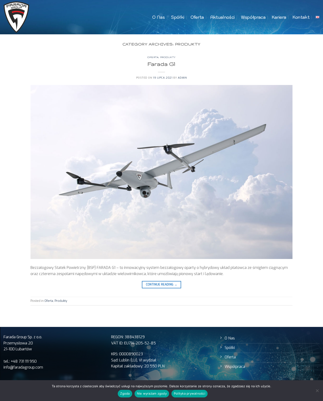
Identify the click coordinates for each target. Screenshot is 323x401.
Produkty (168, 57)
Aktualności (222, 17)
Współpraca (253, 17)
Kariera (279, 17)
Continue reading (161, 284)
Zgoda (125, 393)
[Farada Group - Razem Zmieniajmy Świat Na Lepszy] (16, 17)
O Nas (158, 17)
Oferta (197, 17)
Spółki (177, 17)
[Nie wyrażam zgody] (317, 392)
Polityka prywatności (189, 393)
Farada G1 (161, 64)
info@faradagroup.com (23, 367)
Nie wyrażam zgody (152, 393)
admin (182, 78)
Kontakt (301, 17)
